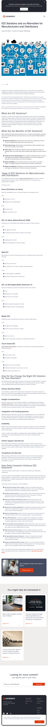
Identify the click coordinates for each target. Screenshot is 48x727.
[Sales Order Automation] (9, 16)
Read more (5, 623)
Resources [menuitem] (28, 698)
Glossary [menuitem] (38, 703)
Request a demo (26, 570)
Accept (39, 721)
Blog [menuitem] (26, 703)
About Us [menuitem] (38, 710)
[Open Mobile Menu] (44, 16)
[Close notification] (44, 2)
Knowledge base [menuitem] (40, 701)
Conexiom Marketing (24, 31)
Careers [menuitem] (38, 712)
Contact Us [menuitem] (39, 714)
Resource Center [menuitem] (29, 701)
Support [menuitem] (39, 698)
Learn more (24, 9)
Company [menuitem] (39, 708)
